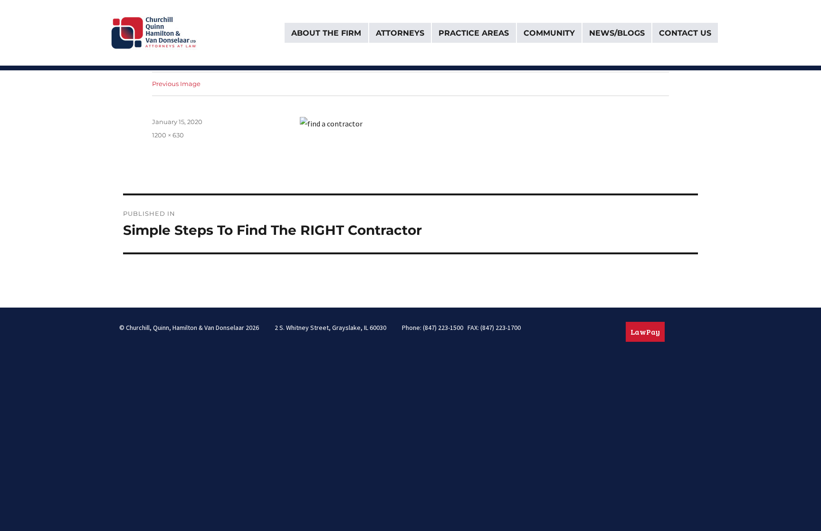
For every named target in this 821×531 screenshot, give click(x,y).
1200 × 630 (168, 135)
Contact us (685, 33)
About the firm (326, 33)
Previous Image (176, 83)
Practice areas (474, 33)
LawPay (645, 332)
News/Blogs (617, 33)
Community (549, 33)
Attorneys (400, 33)
